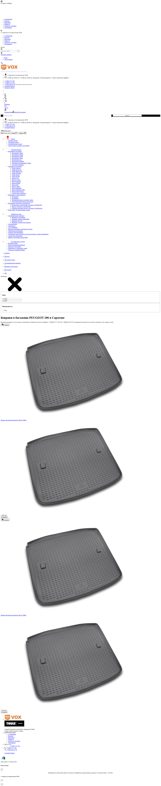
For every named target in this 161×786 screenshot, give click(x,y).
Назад (13, 133)
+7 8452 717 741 (9, 81)
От (3, 299)
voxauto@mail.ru (9, 86)
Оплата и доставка (10, 26)
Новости (7, 24)
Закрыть (21, 133)
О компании (8, 19)
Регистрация (8, 59)
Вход (6, 58)
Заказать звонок (9, 87)
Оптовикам (8, 27)
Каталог (7, 21)
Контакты (7, 22)
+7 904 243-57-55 (9, 84)
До (3, 301)
